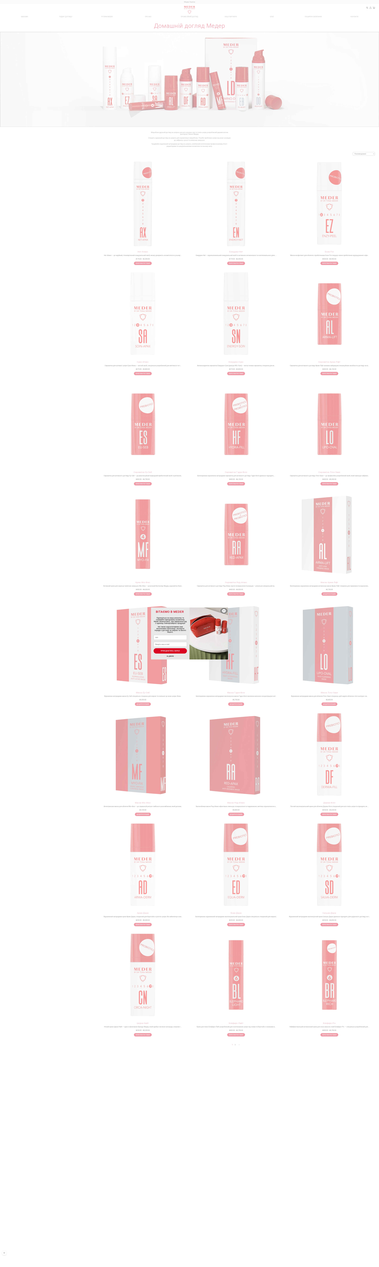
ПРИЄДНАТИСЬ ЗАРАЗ (170, 651)
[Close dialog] (224, 610)
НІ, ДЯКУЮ (170, 656)
